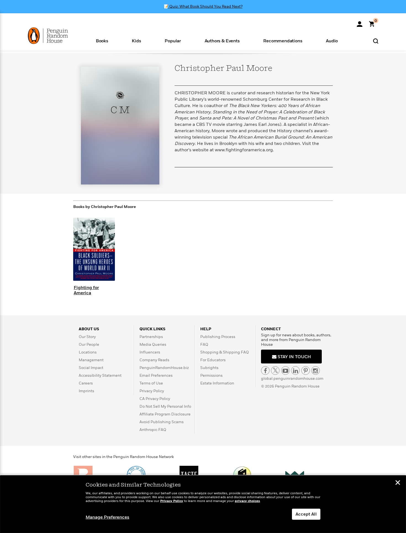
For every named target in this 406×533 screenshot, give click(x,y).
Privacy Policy (151, 391)
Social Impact (91, 367)
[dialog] (203, 504)
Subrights (209, 367)
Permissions (211, 375)
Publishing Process (217, 336)
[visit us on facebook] (265, 370)
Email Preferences (156, 375)
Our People (89, 344)
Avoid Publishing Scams (161, 422)
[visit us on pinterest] (305, 370)
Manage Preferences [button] (107, 517)
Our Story (87, 336)
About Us (89, 329)
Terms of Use (151, 383)
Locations (88, 352)
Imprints (86, 391)
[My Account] (359, 22)
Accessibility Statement (100, 375)
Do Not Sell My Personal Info (165, 406)
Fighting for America (86, 290)
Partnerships (151, 336)
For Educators (213, 360)
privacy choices (247, 501)
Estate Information (217, 383)
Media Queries (152, 344)
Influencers (149, 352)
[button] (102, 40)
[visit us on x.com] (275, 370)
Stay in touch (293, 357)
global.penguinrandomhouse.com (292, 378)
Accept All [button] (306, 514)
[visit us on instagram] (315, 370)
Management (91, 360)
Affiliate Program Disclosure (165, 414)
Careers (86, 383)
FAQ (204, 344)
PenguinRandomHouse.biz (164, 367)
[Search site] (375, 41)
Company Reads (154, 360)
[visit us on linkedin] (295, 370)
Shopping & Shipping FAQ (224, 352)
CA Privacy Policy (154, 398)
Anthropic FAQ (152, 429)
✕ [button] (397, 483)
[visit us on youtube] (285, 370)
